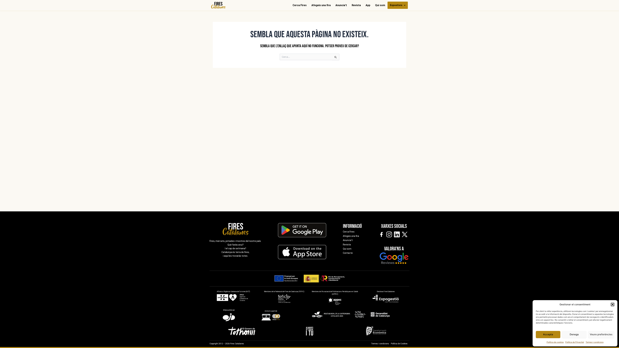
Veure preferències (601, 334)
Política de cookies (555, 342)
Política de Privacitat (574, 342)
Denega (574, 334)
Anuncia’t (341, 5)
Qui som (380, 5)
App (368, 5)
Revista (356, 5)
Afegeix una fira (321, 5)
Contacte (348, 253)
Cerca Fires (300, 5)
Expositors (396, 5)
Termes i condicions (595, 342)
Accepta (548, 334)
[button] (612, 304)
